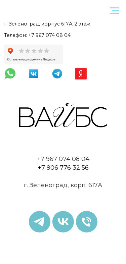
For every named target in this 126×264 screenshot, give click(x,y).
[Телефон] (86, 221)
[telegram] (39, 221)
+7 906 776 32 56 (63, 167)
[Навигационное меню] (114, 10)
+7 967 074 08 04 (49, 35)
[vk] (63, 221)
